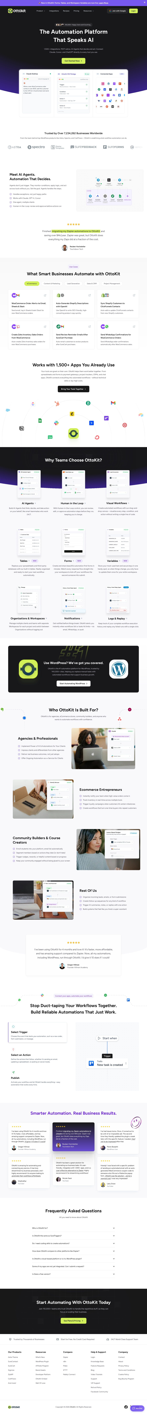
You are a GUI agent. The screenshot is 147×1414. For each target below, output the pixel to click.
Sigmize (11, 1370)
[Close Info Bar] (144, 2)
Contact (121, 1357)
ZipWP (10, 1374)
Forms (68, 560)
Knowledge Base (97, 1361)
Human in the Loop (72, 503)
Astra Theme (13, 1357)
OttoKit (73, 1407)
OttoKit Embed (41, 1379)
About (120, 1361)
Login (93, 1357)
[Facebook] (126, 1407)
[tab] (31, 283)
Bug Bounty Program (126, 1379)
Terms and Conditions (126, 1370)
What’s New (40, 1357)
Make (65, 1366)
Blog (92, 1370)
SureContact (13, 1361)
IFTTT (65, 1370)
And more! (12, 1383)
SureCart (11, 1366)
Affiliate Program (42, 1366)
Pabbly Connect (69, 1374)
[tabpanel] (73, 319)
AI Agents (28, 503)
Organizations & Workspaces (28, 618)
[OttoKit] (17, 11)
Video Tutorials (96, 1374)
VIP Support (95, 1383)
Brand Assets (41, 1370)
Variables (112, 560)
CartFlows (12, 1379)
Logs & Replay (116, 618)
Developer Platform (43, 1374)
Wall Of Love (40, 1383)
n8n (64, 1361)
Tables (23, 560)
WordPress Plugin (42, 1361)
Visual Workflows (116, 503)
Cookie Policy (123, 1374)
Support (94, 1379)
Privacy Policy (123, 1366)
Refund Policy (96, 1387)
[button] (44, 11)
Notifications (72, 618)
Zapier (65, 1357)
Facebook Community (99, 1392)
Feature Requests (97, 1366)
